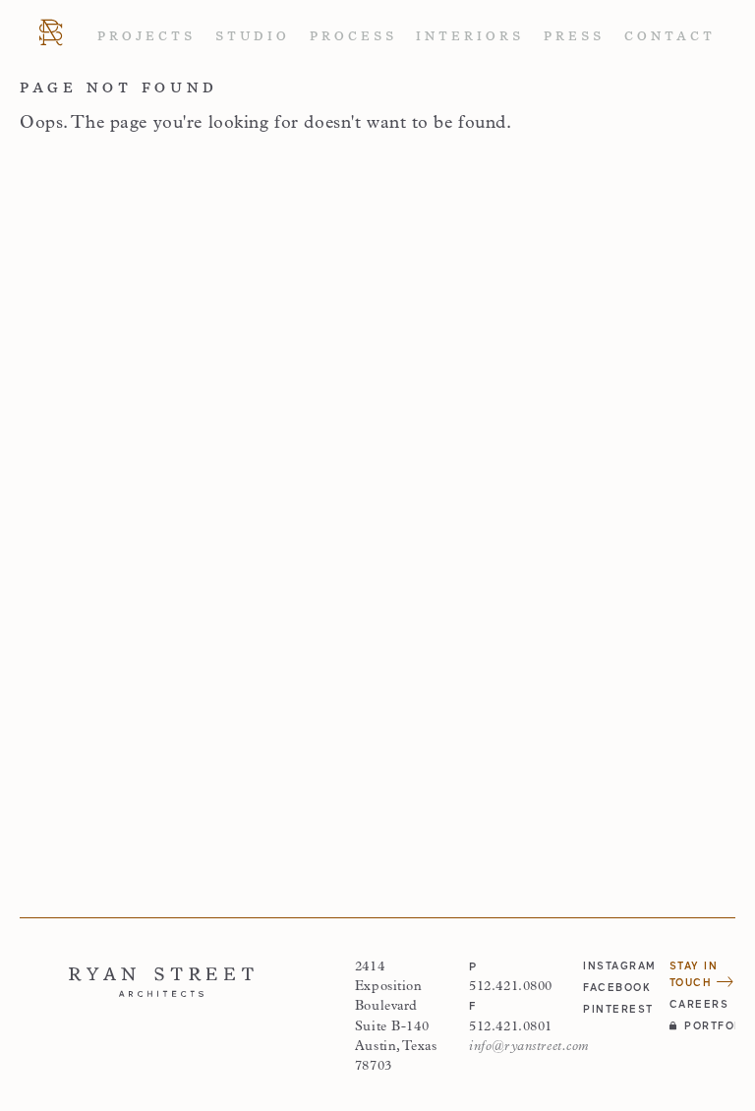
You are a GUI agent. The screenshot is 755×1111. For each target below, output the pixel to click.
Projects (146, 36)
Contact (670, 36)
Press (574, 36)
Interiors (470, 36)
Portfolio (709, 1025)
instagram (616, 965)
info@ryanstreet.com (529, 1046)
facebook (616, 987)
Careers (699, 1004)
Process (353, 36)
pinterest (616, 1009)
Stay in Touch (694, 974)
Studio (252, 36)
